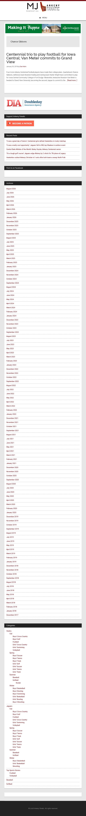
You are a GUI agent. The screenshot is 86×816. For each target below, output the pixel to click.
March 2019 (10, 554)
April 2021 (10, 451)
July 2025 (10, 242)
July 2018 (10, 586)
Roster (18, 683)
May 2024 (10, 299)
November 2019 (12, 521)
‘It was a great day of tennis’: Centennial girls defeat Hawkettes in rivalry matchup (36, 141)
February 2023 (11, 361)
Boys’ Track (17, 661)
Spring (12, 653)
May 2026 (10, 201)
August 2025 (11, 238)
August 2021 (11, 435)
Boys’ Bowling (18, 691)
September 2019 (12, 529)
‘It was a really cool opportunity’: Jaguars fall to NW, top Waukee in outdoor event (35, 145)
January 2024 (11, 316)
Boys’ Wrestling (18, 702)
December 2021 (12, 418)
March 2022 (10, 406)
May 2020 (10, 496)
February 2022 (11, 410)
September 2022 (12, 381)
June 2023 (10, 344)
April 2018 (10, 599)
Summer (13, 675)
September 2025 (12, 234)
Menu (44, 18)
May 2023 (10, 349)
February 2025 (11, 262)
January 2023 (11, 365)
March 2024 (10, 308)
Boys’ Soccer (17, 656)
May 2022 (10, 398)
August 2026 (11, 189)
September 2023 (12, 332)
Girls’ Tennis (17, 669)
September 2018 (12, 578)
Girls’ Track (17, 672)
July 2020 (10, 488)
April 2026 (10, 205)
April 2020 (10, 500)
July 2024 (10, 291)
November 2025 (12, 226)
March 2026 (10, 209)
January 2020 (11, 513)
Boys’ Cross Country (20, 636)
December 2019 (12, 517)
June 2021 (10, 443)
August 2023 (11, 336)
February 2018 (11, 607)
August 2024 (11, 287)
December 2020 (12, 467)
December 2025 (12, 221)
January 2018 (11, 611)
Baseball (16, 677)
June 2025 (10, 246)
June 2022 (10, 394)
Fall (11, 634)
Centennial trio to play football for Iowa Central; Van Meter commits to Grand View (41, 58)
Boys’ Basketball (19, 688)
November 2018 (12, 570)
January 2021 (11, 463)
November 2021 (12, 422)
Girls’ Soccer (17, 666)
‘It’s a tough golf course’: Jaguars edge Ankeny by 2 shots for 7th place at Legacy (36, 153)
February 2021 (11, 459)
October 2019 (11, 525)
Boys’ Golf (16, 639)
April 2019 (10, 549)
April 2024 (10, 303)
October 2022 (11, 377)
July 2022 (10, 390)
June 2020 (10, 492)
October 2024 (11, 279)
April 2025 (10, 254)
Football (16, 642)
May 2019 (10, 545)
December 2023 (12, 320)
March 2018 (10, 603)
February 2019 (11, 558)
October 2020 (11, 476)
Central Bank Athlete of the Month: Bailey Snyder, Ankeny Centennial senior (33, 149)
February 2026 (11, 213)
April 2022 (10, 402)
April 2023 (10, 353)
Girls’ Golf (16, 664)
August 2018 (11, 582)
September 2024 (12, 283)
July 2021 (10, 439)
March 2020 (10, 504)
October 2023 (11, 328)
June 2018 (10, 590)
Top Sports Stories (13, 770)
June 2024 (10, 295)
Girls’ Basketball (19, 697)
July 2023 (10, 340)
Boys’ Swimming (19, 694)
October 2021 (11, 426)
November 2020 (12, 472)
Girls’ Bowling (18, 699)
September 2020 (12, 480)
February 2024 (11, 312)
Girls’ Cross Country (20, 645)
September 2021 (12, 431)
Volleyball (16, 650)
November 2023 (12, 324)
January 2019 (11, 562)
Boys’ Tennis (17, 658)
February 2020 (11, 508)
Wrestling (16, 766)
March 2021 (10, 455)
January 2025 (11, 267)
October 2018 (11, 574)
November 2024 (12, 275)
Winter (12, 686)
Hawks (8, 631)
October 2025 (11, 230)
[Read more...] (72, 80)
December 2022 (12, 369)
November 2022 (12, 373)
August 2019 (11, 533)
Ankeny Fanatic (49, 7)
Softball (15, 680)
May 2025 (10, 250)
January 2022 (11, 414)
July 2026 (10, 193)
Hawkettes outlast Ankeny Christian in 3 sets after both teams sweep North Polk (35, 157)
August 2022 (11, 385)
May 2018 (10, 594)
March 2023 (10, 357)
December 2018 (12, 566)
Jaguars (9, 706)
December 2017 (12, 615)
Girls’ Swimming (18, 647)
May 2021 (10, 447)
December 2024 (12, 271)
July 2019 (10, 537)
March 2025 (10, 258)
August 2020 (11, 484)
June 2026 (10, 197)
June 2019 (10, 541)
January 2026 (11, 217)
